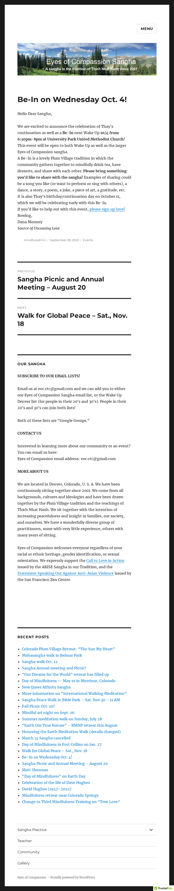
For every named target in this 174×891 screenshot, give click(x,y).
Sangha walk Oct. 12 (40, 661)
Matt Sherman (35, 770)
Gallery (23, 863)
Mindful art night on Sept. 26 (48, 712)
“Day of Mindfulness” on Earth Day (53, 776)
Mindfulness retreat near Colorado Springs (60, 795)
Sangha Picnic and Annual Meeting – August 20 (65, 763)
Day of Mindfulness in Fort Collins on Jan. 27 (62, 744)
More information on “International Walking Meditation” (74, 693)
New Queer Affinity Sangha (46, 687)
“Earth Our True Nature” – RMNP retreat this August (70, 725)
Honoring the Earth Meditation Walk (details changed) (71, 731)
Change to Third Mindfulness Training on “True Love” (71, 801)
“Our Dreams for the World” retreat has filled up (65, 674)
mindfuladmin (35, 240)
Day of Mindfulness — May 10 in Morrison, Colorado (69, 680)
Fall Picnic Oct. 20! (38, 706)
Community (28, 852)
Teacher (24, 841)
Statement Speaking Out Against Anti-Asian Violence (65, 573)
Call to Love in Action (105, 560)
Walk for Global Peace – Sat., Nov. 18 (54, 750)
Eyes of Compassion (31, 877)
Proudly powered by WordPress (72, 877)
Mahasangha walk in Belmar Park (52, 655)
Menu (147, 29)
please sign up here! (107, 209)
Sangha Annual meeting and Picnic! (54, 668)
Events (88, 240)
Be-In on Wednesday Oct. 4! (47, 757)
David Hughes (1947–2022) (46, 789)
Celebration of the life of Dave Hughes (56, 782)
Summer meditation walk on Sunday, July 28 (62, 719)
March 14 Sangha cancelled (46, 738)
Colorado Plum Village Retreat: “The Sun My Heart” (68, 649)
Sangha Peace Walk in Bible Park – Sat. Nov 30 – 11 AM (71, 700)
